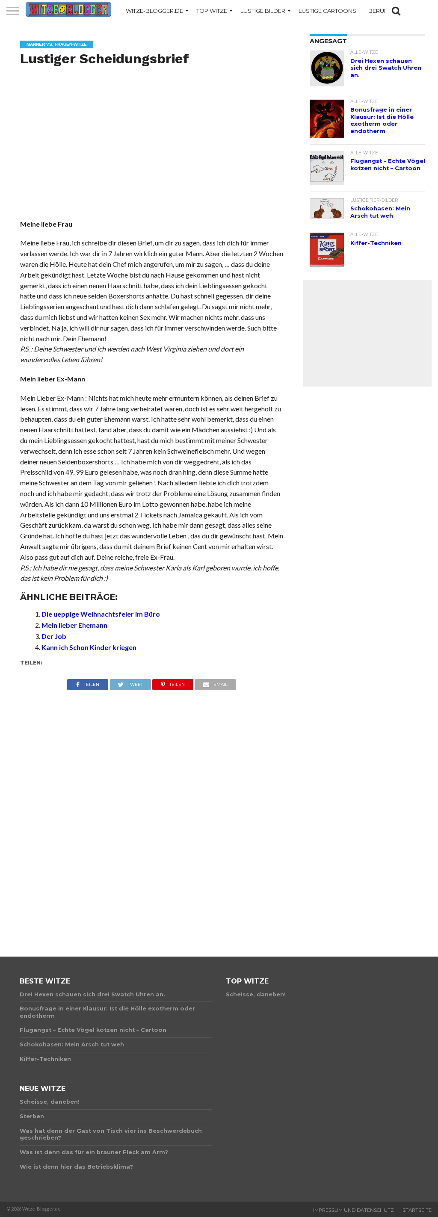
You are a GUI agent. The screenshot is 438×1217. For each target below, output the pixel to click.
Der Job (53, 636)
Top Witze (211, 10)
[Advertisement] (152, 152)
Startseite (417, 1210)
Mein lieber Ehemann (74, 625)
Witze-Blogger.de (154, 10)
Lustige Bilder (262, 10)
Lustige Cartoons (327, 10)
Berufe (379, 10)
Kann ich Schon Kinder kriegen (88, 647)
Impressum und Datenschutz (353, 1210)
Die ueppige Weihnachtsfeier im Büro (100, 614)
